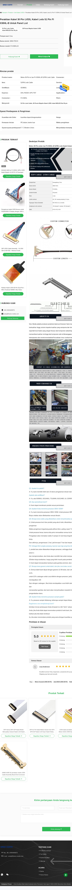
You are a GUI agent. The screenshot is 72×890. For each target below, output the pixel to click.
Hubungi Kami (63, 5)
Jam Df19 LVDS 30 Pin (61, 682)
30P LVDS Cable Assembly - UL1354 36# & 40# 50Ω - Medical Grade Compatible (12, 250)
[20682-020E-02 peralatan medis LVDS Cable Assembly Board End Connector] (13, 756)
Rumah (20, 5)
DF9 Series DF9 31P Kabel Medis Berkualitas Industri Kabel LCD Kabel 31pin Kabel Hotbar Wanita (13, 731)
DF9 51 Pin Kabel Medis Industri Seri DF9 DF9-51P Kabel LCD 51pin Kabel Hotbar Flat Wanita (42, 731)
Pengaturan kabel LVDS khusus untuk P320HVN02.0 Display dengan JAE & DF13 (12, 211)
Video (38, 5)
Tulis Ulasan (44, 646)
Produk (29, 5)
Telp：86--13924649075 (10, 852)
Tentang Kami (49, 5)
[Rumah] (7, 4)
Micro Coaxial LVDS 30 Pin (43, 682)
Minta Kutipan (43, 56)
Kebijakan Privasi (6, 884)
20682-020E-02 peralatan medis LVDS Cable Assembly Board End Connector (13, 773)
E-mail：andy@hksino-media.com (13, 856)
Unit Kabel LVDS (19, 12)
